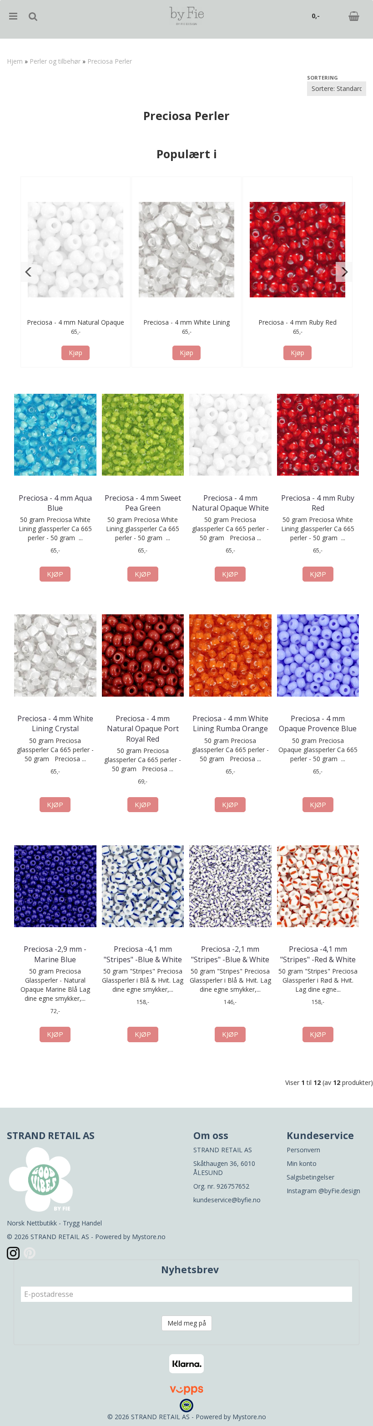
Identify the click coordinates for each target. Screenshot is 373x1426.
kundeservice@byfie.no (227, 1199)
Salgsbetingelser (310, 1177)
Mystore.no (149, 1236)
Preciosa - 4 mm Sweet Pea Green (143, 503)
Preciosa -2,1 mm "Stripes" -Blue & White (230, 954)
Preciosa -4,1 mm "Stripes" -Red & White (318, 954)
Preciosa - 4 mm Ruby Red (297, 322)
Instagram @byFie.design (323, 1190)
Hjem (15, 61)
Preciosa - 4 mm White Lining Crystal (55, 723)
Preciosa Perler (109, 61)
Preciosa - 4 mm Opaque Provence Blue (318, 723)
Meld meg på (186, 1323)
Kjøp (75, 352)
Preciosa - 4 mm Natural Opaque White (230, 503)
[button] (28, 272)
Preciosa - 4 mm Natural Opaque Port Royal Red (143, 728)
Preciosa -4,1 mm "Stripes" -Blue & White (143, 954)
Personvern (303, 1149)
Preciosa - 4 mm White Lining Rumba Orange (230, 723)
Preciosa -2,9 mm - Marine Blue (55, 954)
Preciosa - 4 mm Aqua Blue (55, 503)
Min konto (302, 1163)
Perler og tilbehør (55, 61)
